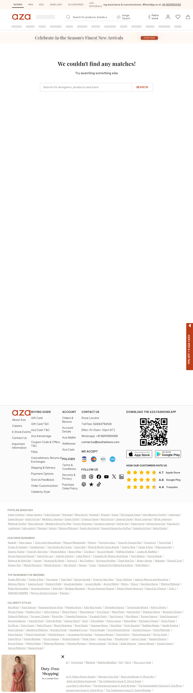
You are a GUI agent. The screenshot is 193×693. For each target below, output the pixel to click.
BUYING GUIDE (41, 412)
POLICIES (68, 459)
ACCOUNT (69, 412)
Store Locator (90, 418)
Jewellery (56, 4)
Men (30, 4)
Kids (41, 4)
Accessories (75, 4)
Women (18, 4)
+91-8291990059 (171, 4)
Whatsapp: (99, 436)
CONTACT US (90, 412)
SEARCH (142, 87)
